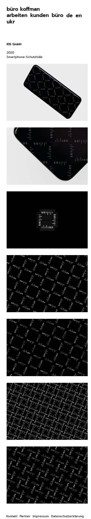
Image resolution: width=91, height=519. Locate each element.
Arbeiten (17, 15)
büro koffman (23, 9)
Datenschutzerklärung (67, 516)
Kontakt (11, 516)
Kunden (39, 15)
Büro (57, 15)
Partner (25, 516)
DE (69, 15)
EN (79, 15)
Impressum (41, 516)
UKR (11, 22)
